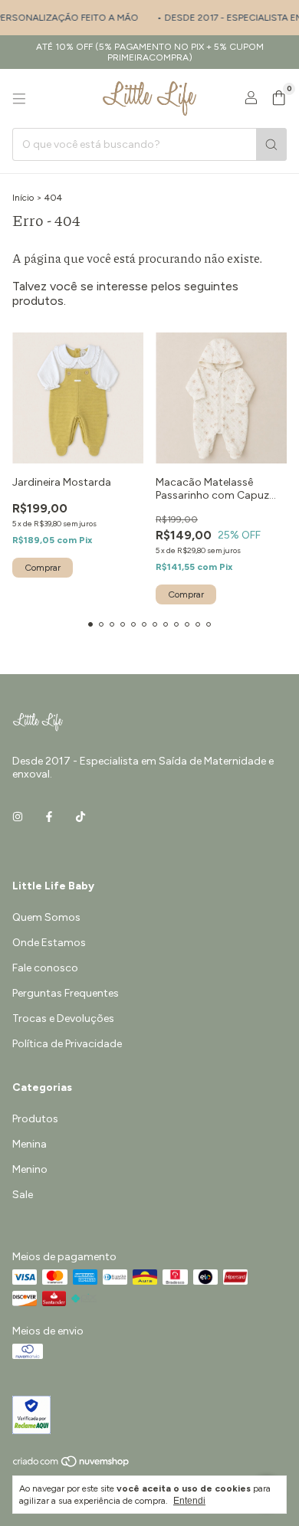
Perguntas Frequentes (65, 993)
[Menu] (19, 99)
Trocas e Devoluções (63, 1018)
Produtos (35, 1118)
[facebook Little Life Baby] (49, 817)
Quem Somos (46, 917)
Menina (29, 1144)
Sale (22, 1194)
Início (23, 197)
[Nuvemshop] (71, 1464)
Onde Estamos (49, 942)
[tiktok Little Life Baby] (80, 817)
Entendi (189, 1500)
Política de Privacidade (67, 1043)
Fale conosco (45, 967)
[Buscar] (271, 144)
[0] (279, 99)
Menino (30, 1169)
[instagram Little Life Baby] (17, 817)
